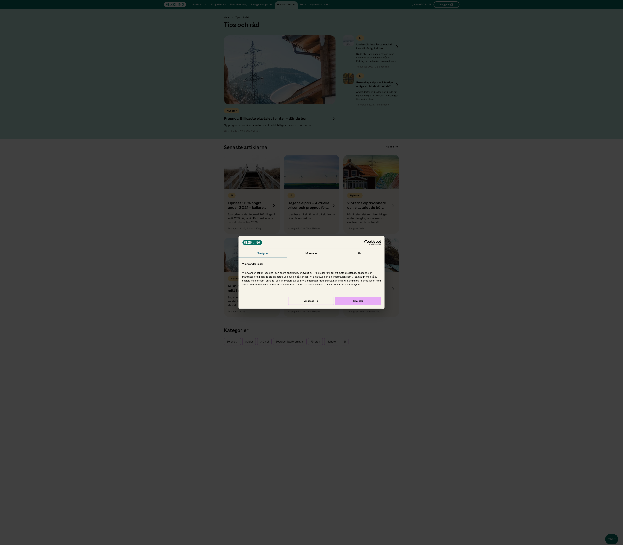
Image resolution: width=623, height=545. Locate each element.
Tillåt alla (358, 300)
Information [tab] (311, 253)
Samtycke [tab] (263, 253)
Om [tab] (360, 253)
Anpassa (309, 300)
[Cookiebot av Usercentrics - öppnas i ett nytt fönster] (367, 242)
